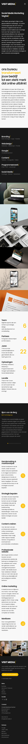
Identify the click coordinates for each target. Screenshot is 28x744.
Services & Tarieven (7, 688)
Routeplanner (6, 713)
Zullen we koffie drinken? (10, 674)
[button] (7, 443)
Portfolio (4, 686)
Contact (4, 694)
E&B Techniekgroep (7, 415)
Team (3, 690)
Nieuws (3, 692)
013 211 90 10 (5, 717)
